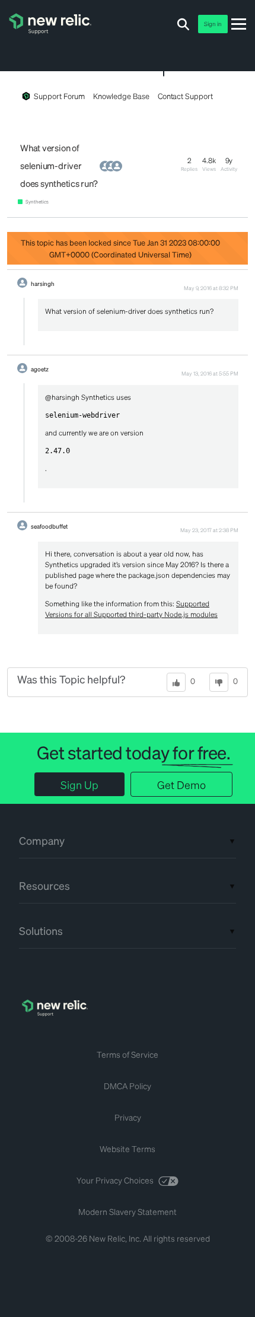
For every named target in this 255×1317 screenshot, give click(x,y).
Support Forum (59, 96)
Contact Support (185, 96)
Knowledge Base (121, 96)
